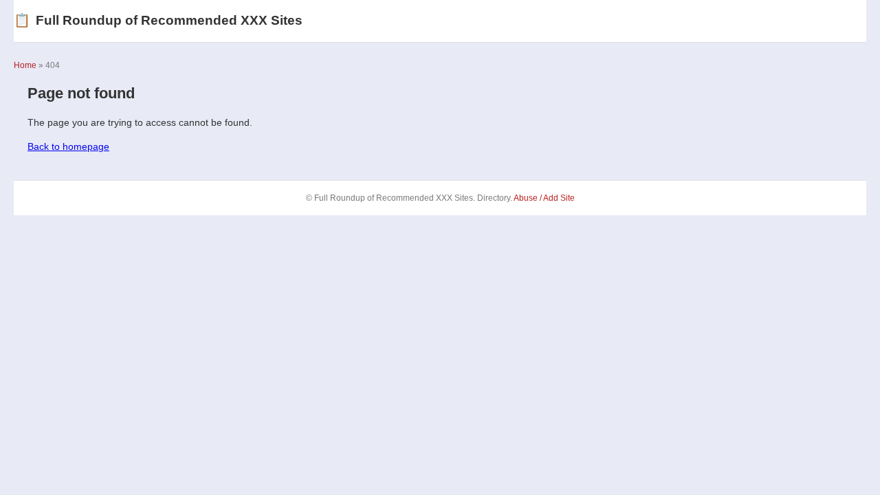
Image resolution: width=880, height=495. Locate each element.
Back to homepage (68, 146)
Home (25, 65)
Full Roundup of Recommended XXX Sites (158, 20)
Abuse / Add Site (544, 198)
